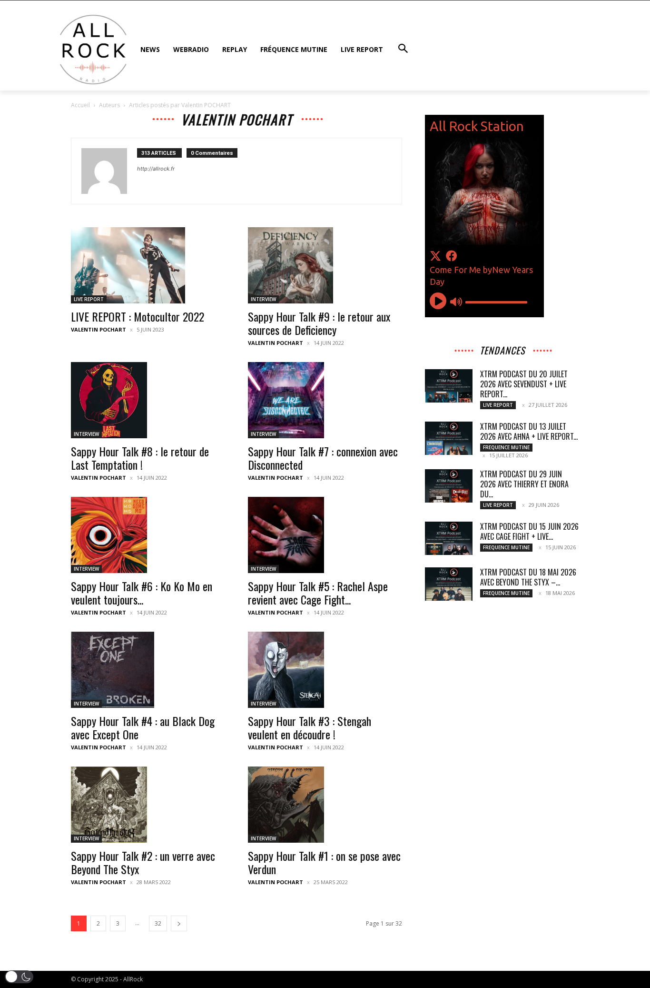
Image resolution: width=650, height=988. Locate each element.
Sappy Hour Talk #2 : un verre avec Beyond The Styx (143, 862)
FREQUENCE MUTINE (506, 447)
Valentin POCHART (98, 329)
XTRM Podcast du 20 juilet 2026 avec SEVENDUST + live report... (524, 384)
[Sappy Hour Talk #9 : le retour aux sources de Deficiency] (325, 265)
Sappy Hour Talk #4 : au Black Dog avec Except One (143, 727)
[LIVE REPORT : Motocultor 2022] (148, 265)
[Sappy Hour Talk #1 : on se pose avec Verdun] (325, 804)
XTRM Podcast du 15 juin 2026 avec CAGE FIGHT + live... (529, 531)
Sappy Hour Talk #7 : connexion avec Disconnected (323, 458)
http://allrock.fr (156, 168)
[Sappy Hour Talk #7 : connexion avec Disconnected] (325, 400)
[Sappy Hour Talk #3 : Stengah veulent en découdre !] (325, 670)
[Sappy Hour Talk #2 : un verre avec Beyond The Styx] (148, 804)
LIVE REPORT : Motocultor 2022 (137, 316)
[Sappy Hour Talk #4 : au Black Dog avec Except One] (148, 670)
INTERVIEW (263, 299)
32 (158, 923)
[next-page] (179, 923)
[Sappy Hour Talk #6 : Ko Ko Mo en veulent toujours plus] (148, 535)
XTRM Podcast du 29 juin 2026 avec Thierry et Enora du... (524, 484)
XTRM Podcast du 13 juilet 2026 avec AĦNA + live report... (529, 431)
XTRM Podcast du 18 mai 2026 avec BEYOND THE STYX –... (528, 577)
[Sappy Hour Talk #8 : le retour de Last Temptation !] (148, 400)
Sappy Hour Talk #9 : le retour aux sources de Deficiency (319, 323)
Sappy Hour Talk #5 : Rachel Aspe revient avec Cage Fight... (318, 592)
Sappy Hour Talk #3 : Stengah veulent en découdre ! (309, 727)
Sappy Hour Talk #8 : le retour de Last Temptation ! (140, 458)
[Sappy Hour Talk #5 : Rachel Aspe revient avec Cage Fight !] (325, 535)
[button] (19, 976)
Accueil (80, 105)
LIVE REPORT (89, 299)
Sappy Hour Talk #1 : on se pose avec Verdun (324, 862)
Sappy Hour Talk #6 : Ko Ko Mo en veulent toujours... (141, 592)
